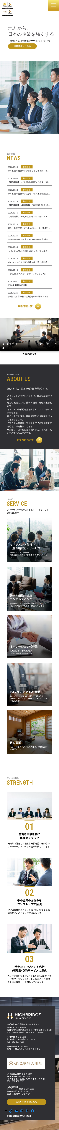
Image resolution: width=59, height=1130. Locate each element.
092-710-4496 (37, 1032)
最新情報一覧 (25, 306)
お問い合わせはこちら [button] (26, 1101)
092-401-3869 (18, 1081)
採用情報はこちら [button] (22, 46)
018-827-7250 (18, 1041)
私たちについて (25, 440)
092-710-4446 (18, 1032)
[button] (53, 5)
